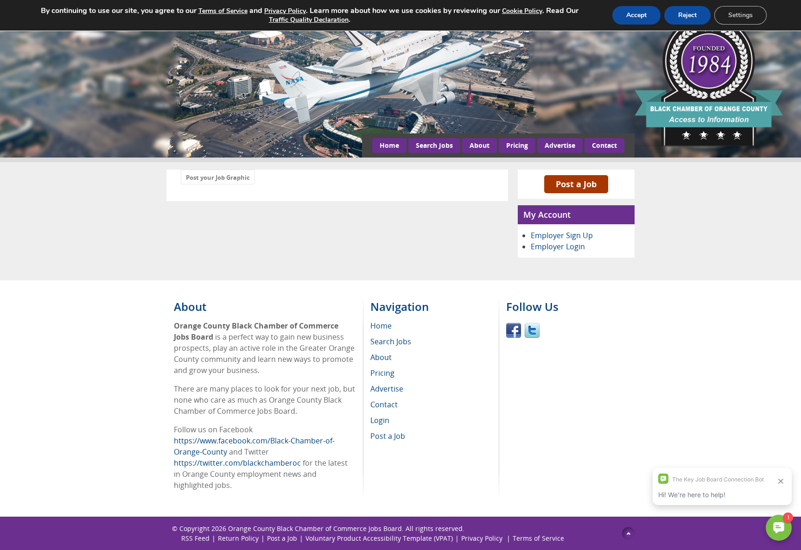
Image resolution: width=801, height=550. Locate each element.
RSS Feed (195, 538)
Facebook (513, 330)
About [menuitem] (381, 357)
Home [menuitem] (381, 326)
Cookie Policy (522, 10)
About (480, 145)
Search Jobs (434, 145)
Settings (740, 15)
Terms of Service (538, 538)
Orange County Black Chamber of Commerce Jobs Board (315, 528)
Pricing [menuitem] (382, 373)
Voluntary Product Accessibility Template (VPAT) (379, 538)
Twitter (532, 330)
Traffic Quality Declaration (309, 19)
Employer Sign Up (562, 235)
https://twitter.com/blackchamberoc (237, 463)
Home (389, 145)
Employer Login (558, 246)
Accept (636, 15)
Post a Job (576, 184)
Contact (604, 145)
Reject (687, 15)
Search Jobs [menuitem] (390, 341)
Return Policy (238, 538)
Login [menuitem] (379, 420)
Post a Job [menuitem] (387, 436)
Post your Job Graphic (218, 177)
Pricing (517, 145)
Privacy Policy (482, 538)
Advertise (560, 145)
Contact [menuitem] (384, 404)
